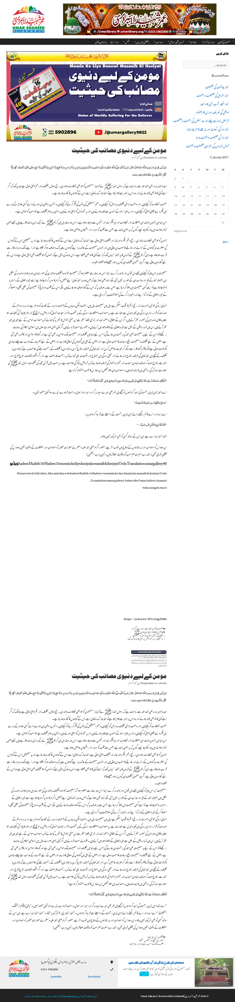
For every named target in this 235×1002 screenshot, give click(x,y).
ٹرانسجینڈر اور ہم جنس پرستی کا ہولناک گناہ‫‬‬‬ (145, 638)
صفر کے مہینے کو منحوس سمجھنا (151, 940)
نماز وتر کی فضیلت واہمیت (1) (212, 137)
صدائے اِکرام (209, 41)
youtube (56, 976)
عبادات (193, 41)
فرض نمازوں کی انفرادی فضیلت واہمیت (207, 145)
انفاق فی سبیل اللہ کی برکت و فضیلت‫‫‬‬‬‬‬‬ (148, 635)
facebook (94, 976)
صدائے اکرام (138, 628)
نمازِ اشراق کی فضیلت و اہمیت (212, 95)
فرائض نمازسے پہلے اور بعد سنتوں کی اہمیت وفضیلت (201, 120)
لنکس (127, 41)
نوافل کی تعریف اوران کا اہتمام (212, 111)
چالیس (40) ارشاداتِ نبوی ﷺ (148, 631)
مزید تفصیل (144, 973)
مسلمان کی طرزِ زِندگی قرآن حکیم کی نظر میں (156, 962)
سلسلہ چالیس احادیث (154, 628)
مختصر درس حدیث (155, 936)
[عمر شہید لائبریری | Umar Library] (29, 18)
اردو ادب (159, 41)
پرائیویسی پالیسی (101, 41)
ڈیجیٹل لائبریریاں (142, 41)
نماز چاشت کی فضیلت (217, 86)
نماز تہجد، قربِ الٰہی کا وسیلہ (214, 103)
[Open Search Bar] (233, 40)
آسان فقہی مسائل (176, 41)
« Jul (226, 241)
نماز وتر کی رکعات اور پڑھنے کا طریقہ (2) (208, 128)
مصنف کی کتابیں (224, 41)
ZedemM (178, 995)
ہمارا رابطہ (114, 41)
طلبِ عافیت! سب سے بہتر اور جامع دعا (146, 943)
